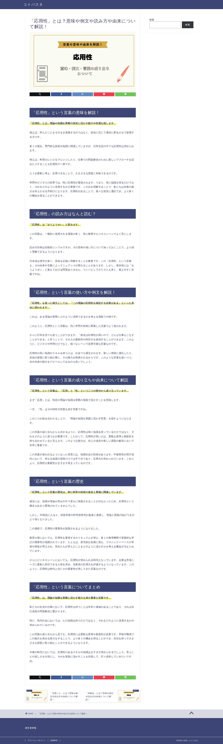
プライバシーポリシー (36, 740)
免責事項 (54, 740)
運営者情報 (30, 728)
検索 (151, 19)
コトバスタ (33, 4)
